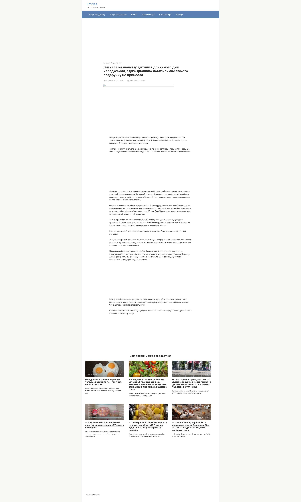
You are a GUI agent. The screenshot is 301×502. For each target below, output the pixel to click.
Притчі (134, 15)
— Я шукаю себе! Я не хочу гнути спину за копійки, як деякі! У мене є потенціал (104, 425)
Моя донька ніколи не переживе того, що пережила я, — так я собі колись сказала (103, 382)
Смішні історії (165, 15)
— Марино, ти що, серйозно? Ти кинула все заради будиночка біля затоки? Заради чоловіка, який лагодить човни (191, 426)
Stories (92, 4)
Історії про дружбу (97, 15)
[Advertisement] (150, 38)
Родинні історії (148, 15)
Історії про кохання (118, 15)
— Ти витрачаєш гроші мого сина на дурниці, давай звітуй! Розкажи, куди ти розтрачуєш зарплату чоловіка (148, 426)
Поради (179, 15)
